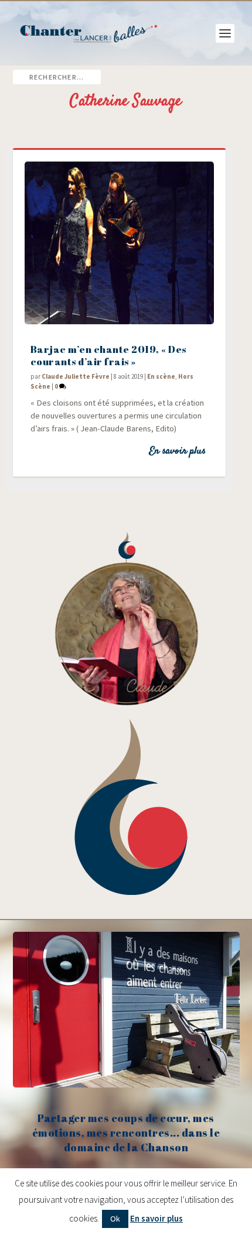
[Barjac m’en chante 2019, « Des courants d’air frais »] (119, 243)
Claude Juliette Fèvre (76, 376)
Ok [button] (115, 1218)
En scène (161, 376)
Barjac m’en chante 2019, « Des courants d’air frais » (108, 355)
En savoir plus (177, 451)
